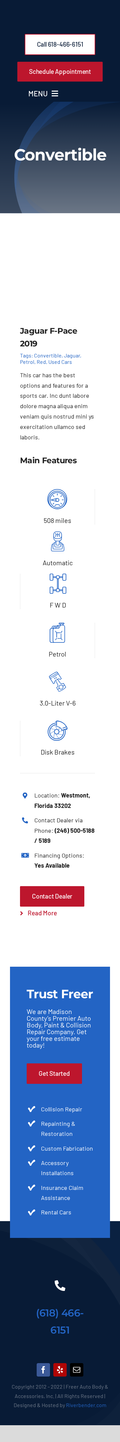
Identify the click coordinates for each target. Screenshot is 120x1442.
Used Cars (60, 361)
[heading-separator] (60, 1258)
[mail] (76, 1370)
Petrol (27, 361)
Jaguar (72, 355)
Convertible (48, 355)
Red (41, 361)
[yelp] (60, 1370)
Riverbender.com (86, 1405)
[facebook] (43, 1370)
